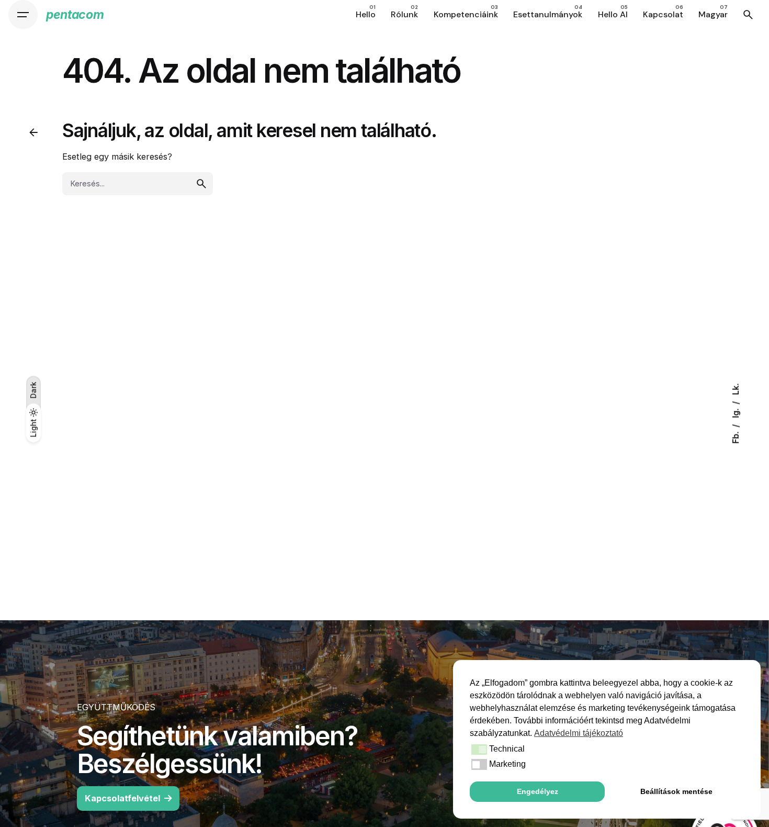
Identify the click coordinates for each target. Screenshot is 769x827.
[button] (478, 749)
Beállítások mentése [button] (676, 791)
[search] (201, 183)
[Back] (33, 132)
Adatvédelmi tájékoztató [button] (578, 733)
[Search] (748, 14)
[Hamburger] (23, 14)
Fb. (736, 437)
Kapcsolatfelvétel (122, 798)
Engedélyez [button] (537, 791)
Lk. (736, 389)
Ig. (736, 412)
